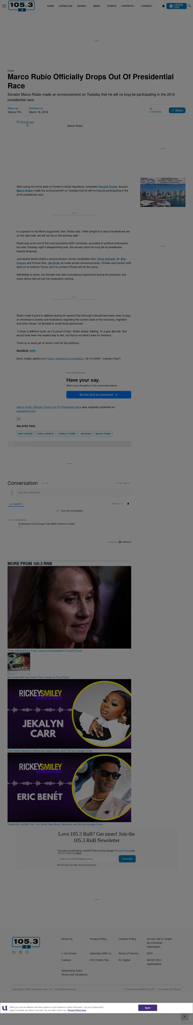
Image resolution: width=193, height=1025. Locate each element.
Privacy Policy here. (77, 1010)
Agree (147, 1007)
